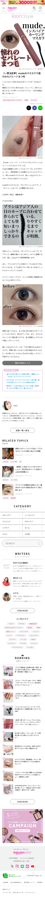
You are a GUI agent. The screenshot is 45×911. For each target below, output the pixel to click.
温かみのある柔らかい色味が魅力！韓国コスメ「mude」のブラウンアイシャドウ (23, 375)
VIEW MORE (22, 610)
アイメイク (13, 97)
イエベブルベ (34, 635)
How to (5, 462)
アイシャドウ (24, 632)
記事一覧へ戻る (22, 430)
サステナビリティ (30, 892)
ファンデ (33, 643)
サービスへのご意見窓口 (27, 858)
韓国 (26, 100)
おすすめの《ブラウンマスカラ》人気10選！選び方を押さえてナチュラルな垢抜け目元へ (23, 381)
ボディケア (29, 521)
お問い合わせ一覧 (18, 892)
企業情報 (5, 882)
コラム (4, 534)
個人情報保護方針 (16, 882)
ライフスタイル (17, 647)
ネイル (27, 528)
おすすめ (21, 624)
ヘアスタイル (20, 635)
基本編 (13, 498)
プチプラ (12, 639)
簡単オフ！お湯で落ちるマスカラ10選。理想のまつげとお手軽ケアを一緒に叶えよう (23, 387)
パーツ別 (14, 480)
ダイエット (12, 643)
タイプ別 (14, 462)
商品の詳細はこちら (22, 363)
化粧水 (33, 639)
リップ (9, 635)
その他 (27, 534)
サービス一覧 (7, 892)
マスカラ (33, 100)
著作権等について (29, 882)
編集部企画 (33, 624)
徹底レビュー (11, 632)
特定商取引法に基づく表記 (22, 861)
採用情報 (39, 882)
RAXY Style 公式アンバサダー (12, 100)
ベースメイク (30, 515)
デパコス (23, 643)
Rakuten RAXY (13, 9)
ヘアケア (5, 528)
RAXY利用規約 (13, 858)
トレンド (35, 632)
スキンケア (6, 515)
